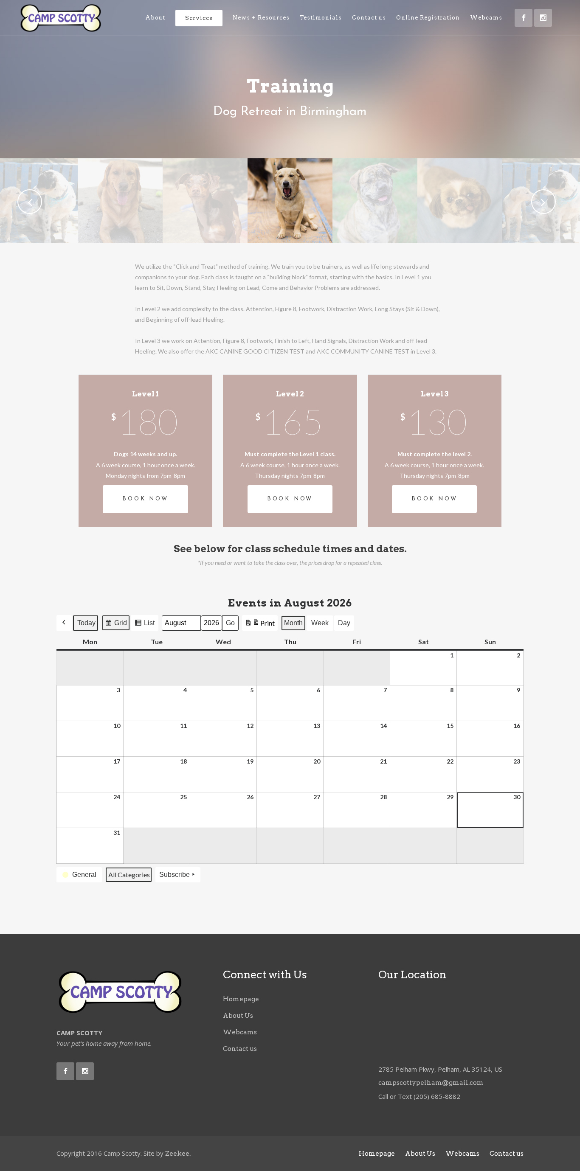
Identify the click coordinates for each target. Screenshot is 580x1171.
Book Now (145, 499)
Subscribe (174, 874)
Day (344, 622)
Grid (115, 625)
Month (293, 622)
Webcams (240, 1032)
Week (320, 622)
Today (86, 622)
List (144, 625)
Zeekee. (178, 1153)
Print (260, 625)
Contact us (240, 1049)
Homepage (241, 999)
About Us (238, 1015)
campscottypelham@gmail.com (431, 1083)
